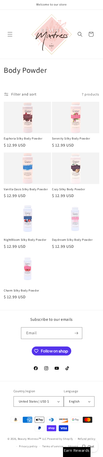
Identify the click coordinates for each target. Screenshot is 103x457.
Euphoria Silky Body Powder (23, 138)
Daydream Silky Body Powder (72, 240)
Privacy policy (28, 446)
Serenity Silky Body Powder (71, 138)
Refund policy (87, 438)
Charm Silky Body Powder (21, 290)
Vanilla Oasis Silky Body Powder (26, 189)
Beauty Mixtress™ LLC (32, 438)
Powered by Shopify (60, 438)
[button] (10, 34)
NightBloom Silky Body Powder (25, 240)
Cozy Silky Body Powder (68, 189)
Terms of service (52, 446)
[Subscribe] (76, 333)
